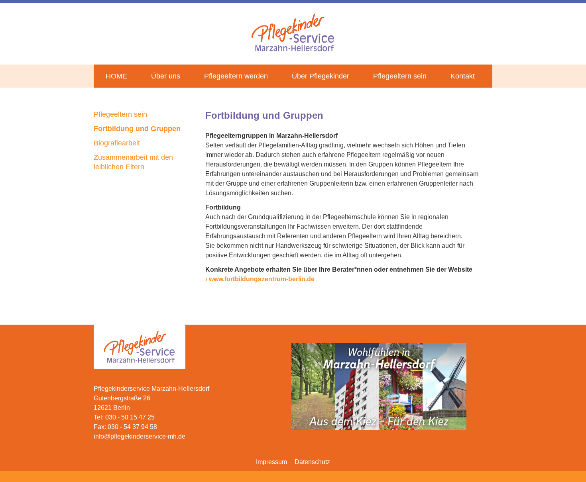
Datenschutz (312, 461)
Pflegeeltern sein (400, 76)
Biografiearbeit (117, 143)
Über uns (165, 76)
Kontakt (462, 76)
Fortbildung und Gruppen (137, 129)
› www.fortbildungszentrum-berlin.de (260, 279)
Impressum (271, 461)
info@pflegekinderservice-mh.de (139, 436)
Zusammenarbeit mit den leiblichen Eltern (133, 162)
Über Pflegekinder (320, 76)
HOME (116, 76)
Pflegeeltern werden (236, 76)
